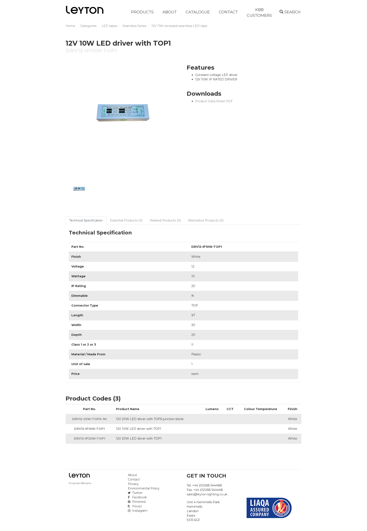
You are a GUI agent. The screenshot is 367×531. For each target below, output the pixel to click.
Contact (134, 479)
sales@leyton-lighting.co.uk (207, 494)
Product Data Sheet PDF (214, 101)
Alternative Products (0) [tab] (205, 220)
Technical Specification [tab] (86, 220)
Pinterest (138, 502)
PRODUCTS (142, 12)
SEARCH (292, 12)
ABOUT (169, 12)
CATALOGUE (198, 12)
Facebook (139, 497)
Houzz (136, 506)
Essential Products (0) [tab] (126, 220)
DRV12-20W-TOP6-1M (89, 419)
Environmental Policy (144, 488)
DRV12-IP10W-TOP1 (89, 429)
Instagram (139, 511)
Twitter (137, 493)
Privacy (133, 484)
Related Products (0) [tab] (165, 220)
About (132, 475)
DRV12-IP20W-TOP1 (89, 438)
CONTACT (228, 12)
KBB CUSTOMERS (259, 12)
